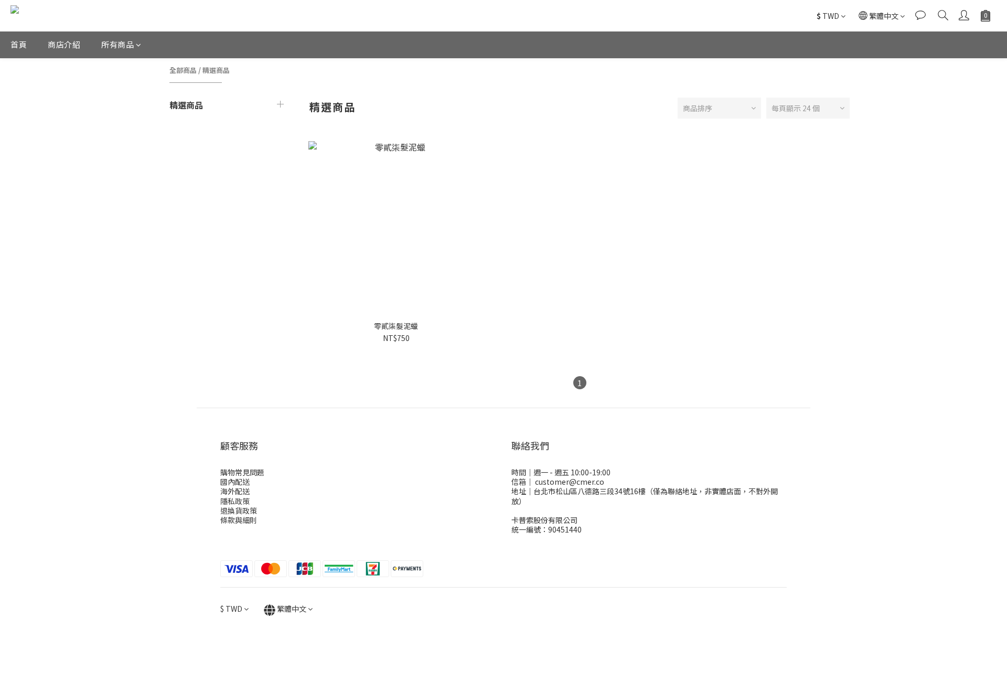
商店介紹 (64, 44)
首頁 (18, 44)
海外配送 (235, 491)
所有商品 (117, 44)
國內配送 (235, 481)
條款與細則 (238, 520)
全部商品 (183, 70)
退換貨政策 (238, 510)
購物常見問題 (242, 472)
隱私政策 (235, 501)
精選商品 (216, 70)
